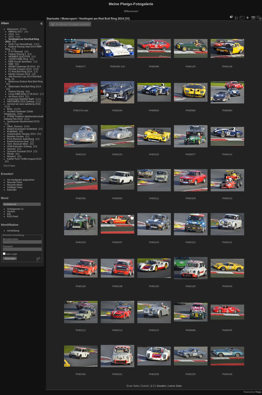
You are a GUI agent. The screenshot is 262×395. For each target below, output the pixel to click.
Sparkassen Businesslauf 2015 (23, 121)
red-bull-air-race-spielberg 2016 (23, 104)
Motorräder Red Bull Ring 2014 (24, 86)
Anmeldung (13, 230)
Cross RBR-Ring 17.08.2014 (23, 94)
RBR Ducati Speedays (20, 61)
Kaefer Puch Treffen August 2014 (24, 159)
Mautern (11, 156)
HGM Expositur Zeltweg (19, 146)
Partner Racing (16, 91)
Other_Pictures (15, 126)
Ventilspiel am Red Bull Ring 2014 (101, 18)
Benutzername (10, 239)
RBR (10, 64)
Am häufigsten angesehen (21, 179)
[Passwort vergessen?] (37, 259)
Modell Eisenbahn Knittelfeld (22, 129)
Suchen (11, 211)
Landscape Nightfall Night (20, 99)
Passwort (7, 246)
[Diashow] (247, 17)
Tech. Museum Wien (17, 144)
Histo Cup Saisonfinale (20, 44)
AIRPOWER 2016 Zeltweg (20, 101)
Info (9, 214)
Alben (5, 23)
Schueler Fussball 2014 (19, 151)
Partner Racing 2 (17, 54)
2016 (11, 34)
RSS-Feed (12, 216)
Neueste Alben (14, 184)
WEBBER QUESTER (19, 56)
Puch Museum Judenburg (20, 139)
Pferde (10, 154)
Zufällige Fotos (14, 187)
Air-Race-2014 (16, 96)
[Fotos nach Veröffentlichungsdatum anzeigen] (253, 17)
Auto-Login (11, 254)
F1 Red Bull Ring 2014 (20, 71)
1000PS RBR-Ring (18, 59)
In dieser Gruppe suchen (72, 24)
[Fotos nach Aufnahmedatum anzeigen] (259, 17)
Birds (9, 109)
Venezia (11, 149)
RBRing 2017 (15, 31)
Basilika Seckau (15, 136)
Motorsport (12, 29)
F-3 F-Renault (15, 51)
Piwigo (258, 392)
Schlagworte (13, 209)
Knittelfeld (12, 131)
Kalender (12, 189)
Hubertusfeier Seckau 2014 (21, 134)
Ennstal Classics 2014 (20, 69)
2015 (11, 36)
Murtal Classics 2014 (19, 74)
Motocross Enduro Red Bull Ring (25, 81)
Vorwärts (161, 385)
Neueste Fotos (14, 182)
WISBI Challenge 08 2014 (21, 66)
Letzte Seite (175, 385)
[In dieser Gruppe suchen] (231, 16)
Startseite (52, 18)
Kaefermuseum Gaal (18, 141)
